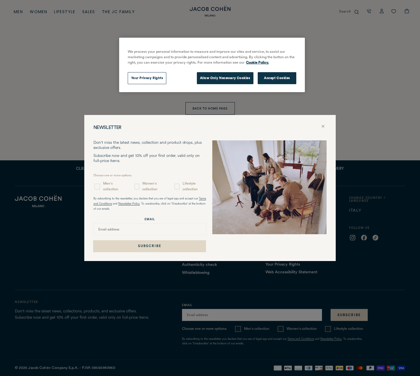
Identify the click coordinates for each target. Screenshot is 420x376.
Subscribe (149, 246)
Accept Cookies (277, 78)
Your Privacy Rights (147, 78)
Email (150, 219)
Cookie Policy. (257, 62)
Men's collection (110, 186)
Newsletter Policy (129, 203)
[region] (212, 65)
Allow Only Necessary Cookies (225, 78)
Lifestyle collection (190, 186)
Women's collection (149, 186)
